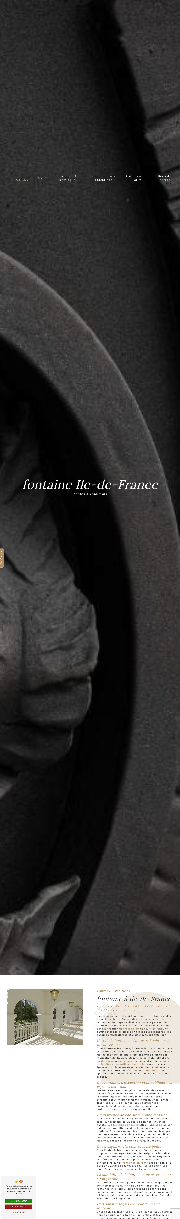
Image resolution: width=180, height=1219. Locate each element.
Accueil (43, 178)
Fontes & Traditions (19, 180)
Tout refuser (20, 1206)
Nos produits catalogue (68, 178)
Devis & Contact (164, 178)
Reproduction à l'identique (104, 178)
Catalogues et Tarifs (137, 178)
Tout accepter (20, 1201)
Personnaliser (19, 1212)
